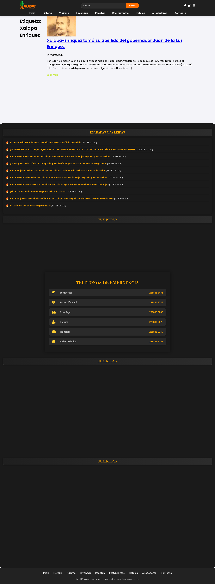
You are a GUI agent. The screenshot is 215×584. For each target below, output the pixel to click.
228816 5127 (156, 341)
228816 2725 (156, 302)
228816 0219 (156, 331)
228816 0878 (156, 322)
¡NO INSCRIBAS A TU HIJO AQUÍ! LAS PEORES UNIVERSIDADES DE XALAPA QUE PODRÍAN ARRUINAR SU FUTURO (73, 149)
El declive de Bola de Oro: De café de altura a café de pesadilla (45, 142)
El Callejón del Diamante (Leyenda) (30, 205)
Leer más (52, 75)
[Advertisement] (107, 100)
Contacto (180, 13)
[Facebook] (185, 6)
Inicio (32, 13)
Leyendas (82, 13)
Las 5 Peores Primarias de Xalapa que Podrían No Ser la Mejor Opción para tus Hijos (58, 177)
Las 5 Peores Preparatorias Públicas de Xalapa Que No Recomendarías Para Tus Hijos (59, 184)
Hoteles (140, 13)
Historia (47, 13)
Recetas (100, 13)
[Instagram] (194, 6)
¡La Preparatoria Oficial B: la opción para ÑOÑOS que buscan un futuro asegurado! (58, 163)
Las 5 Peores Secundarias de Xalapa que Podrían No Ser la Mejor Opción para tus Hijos (60, 156)
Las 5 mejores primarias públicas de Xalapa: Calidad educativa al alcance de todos (57, 170)
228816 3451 (156, 292)
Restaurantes (120, 13)
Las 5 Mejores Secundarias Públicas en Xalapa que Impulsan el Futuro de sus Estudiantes (62, 198)
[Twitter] (189, 6)
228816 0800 (156, 312)
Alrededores (159, 13)
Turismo (64, 13)
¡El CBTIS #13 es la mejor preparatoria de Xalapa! (38, 191)
